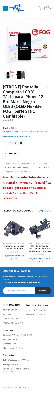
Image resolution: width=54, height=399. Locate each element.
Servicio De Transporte (36, 310)
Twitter (10, 143)
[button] (6, 43)
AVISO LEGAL (8, 314)
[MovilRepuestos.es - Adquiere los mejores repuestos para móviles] (17, 8)
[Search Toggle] (39, 8)
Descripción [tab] (14, 153)
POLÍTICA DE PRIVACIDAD (13, 323)
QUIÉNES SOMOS (10, 310)
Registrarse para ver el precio (16, 136)
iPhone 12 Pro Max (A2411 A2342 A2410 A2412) (30, 131)
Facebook (5, 143)
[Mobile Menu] (5, 8)
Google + (15, 143)
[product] (14, 228)
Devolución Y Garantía (35, 314)
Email (21, 143)
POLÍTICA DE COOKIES (12, 319)
